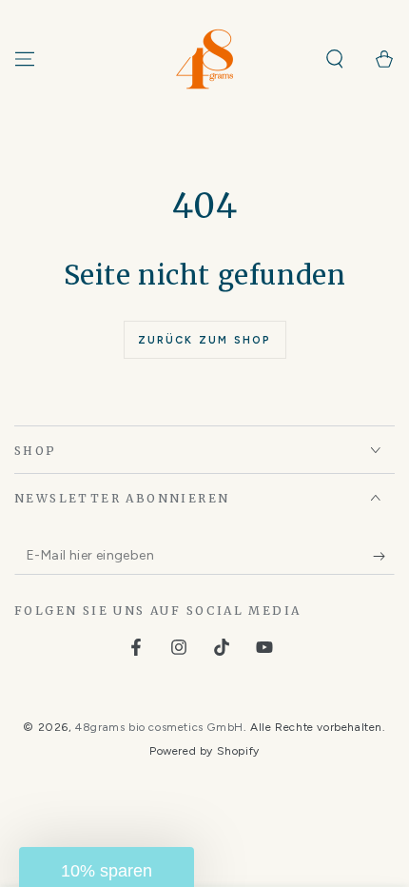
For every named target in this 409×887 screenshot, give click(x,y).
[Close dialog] (375, 384)
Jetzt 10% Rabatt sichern (269, 513)
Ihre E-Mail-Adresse (213, 449)
